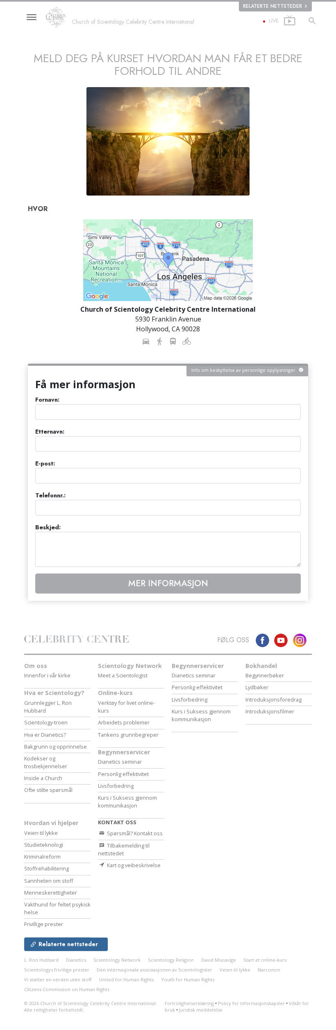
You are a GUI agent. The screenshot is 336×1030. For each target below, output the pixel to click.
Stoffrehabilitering (46, 868)
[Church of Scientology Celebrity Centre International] (58, 18)
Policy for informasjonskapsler (251, 1003)
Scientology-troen (46, 722)
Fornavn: (47, 399)
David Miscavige (218, 960)
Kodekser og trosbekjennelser (45, 762)
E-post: (45, 463)
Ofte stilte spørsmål (48, 790)
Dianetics (76, 960)
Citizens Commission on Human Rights (66, 989)
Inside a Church (43, 778)
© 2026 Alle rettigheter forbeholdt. (90, 1006)
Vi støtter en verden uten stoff (58, 979)
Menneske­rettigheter (50, 892)
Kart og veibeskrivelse (133, 865)
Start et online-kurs (264, 960)
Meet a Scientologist (123, 675)
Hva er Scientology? (54, 693)
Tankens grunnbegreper (128, 734)
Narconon (269, 970)
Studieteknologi (43, 844)
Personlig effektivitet (123, 774)
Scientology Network (130, 666)
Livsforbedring (116, 785)
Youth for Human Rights (187, 979)
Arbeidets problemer (124, 722)
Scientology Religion (171, 960)
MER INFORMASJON (168, 583)
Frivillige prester (43, 924)
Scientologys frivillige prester (56, 970)
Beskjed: (48, 527)
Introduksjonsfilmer (269, 711)
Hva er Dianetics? (45, 734)
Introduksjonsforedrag (273, 699)
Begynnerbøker (264, 675)
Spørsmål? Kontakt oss (134, 833)
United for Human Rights (126, 979)
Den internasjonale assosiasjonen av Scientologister (154, 970)
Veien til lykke (41, 833)
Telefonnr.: (50, 495)
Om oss (35, 666)
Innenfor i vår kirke (47, 675)
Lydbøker (256, 687)
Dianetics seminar (120, 761)
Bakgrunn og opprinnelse (55, 746)
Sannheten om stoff (48, 880)
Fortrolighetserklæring (189, 1003)
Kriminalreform (42, 856)
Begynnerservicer (124, 752)
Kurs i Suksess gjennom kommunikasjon (127, 801)
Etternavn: (49, 431)
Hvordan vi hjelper (51, 823)
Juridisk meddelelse (200, 1010)
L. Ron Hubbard (41, 960)
